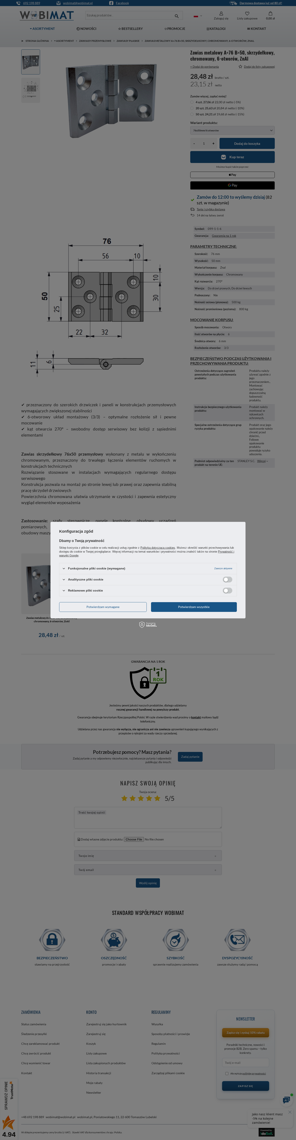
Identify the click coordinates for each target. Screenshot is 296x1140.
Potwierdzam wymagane (102, 607)
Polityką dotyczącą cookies (157, 547)
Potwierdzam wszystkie (194, 607)
